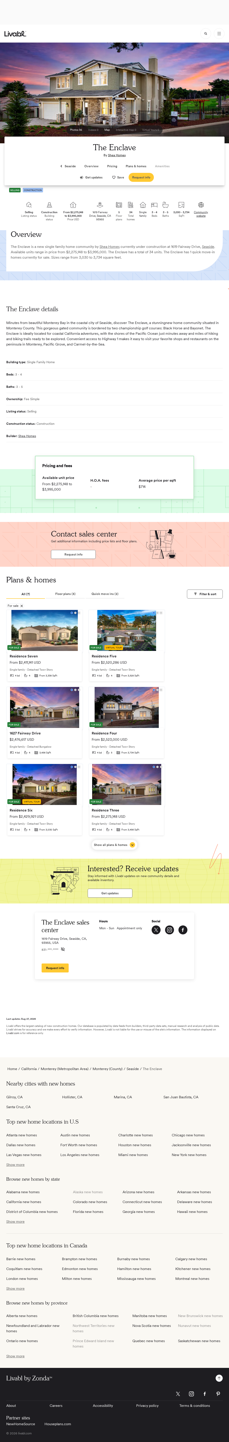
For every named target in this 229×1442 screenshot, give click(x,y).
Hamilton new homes (134, 1269)
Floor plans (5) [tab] (65, 594)
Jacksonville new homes (191, 1145)
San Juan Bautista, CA (180, 1097)
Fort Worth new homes (78, 1145)
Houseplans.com (58, 1424)
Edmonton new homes (80, 1269)
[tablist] (65, 594)
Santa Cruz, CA (18, 1107)
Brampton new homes (79, 1259)
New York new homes (189, 1155)
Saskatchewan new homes (199, 1341)
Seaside (208, 247)
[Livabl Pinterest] (218, 1393)
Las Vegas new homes (23, 1155)
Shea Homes (117, 155)
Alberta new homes (21, 1316)
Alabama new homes (23, 1192)
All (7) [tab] (25, 594)
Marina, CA (123, 1097)
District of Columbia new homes (32, 1212)
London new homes (22, 1279)
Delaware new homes (194, 1202)
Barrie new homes (20, 1259)
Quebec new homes (148, 1341)
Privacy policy (147, 1405)
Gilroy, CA (14, 1097)
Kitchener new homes (192, 1269)
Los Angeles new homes (79, 1155)
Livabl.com (12, 1033)
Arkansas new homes (194, 1192)
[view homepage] (15, 33)
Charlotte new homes (135, 1135)
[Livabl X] (178, 1393)
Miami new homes (133, 1155)
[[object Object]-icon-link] (156, 929)
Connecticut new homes (142, 1202)
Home (12, 1069)
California (29, 1069)
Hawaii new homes (192, 1212)
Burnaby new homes (133, 1259)
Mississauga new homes (136, 1279)
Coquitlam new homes (24, 1269)
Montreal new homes (192, 1279)
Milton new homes (77, 1279)
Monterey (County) (108, 1069)
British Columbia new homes (96, 1316)
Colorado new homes (90, 1202)
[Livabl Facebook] (204, 1393)
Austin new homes (75, 1135)
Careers (56, 1405)
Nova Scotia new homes (151, 1326)
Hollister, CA (72, 1097)
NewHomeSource (20, 1424)
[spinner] (205, 33)
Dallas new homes (20, 1145)
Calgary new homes (191, 1259)
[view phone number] (63, 949)
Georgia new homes (139, 1212)
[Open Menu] (219, 33)
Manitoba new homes (149, 1316)
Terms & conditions (194, 1405)
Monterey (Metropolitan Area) (65, 1069)
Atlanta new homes (21, 1135)
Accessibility (103, 1405)
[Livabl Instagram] (191, 1393)
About (11, 1405)
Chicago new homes (188, 1135)
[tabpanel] (114, 730)
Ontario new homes (22, 1341)
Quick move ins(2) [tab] (105, 594)
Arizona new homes (138, 1192)
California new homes (23, 1202)
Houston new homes (134, 1145)
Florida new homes (88, 1212)
